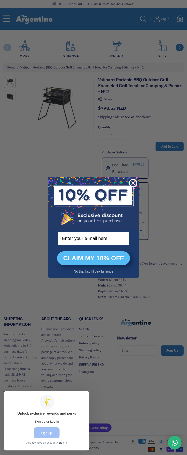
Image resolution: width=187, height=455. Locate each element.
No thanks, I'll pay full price (93, 271)
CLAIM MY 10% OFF (93, 258)
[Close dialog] (133, 183)
